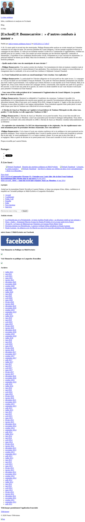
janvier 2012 (9, 494)
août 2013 (8, 456)
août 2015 (8, 408)
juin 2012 (8, 484)
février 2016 (9, 396)
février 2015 (9, 420)
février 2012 (9, 492)
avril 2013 (8, 464)
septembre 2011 (10, 502)
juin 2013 (8, 460)
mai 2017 (8, 366)
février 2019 (9, 326)
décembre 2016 (10, 376)
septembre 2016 (10, 382)
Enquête (8, 201)
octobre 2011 (9, 500)
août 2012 (8, 480)
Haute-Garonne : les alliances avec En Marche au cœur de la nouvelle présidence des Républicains (39, 228)
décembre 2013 (10, 448)
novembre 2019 (10, 308)
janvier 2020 (9, 304)
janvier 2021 (9, 280)
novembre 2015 (10, 402)
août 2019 (8, 314)
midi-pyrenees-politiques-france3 (19, 44)
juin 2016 (8, 388)
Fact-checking (10, 205)
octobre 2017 (9, 356)
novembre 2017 (10, 354)
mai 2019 (8, 320)
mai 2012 (8, 486)
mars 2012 (9, 490)
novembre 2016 (10, 378)
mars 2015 (9, 418)
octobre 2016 (9, 380)
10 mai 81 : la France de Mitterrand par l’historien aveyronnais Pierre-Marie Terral (34, 224)
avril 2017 (8, 368)
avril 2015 (8, 416)
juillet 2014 (9, 434)
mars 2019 (9, 324)
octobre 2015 (9, 404)
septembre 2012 (10, 478)
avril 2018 (8, 344)
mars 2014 (9, 442)
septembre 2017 (10, 358)
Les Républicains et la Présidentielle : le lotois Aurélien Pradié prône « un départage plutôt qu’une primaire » (43, 220)
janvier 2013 (9, 470)
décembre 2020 (10, 282)
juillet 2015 (9, 410)
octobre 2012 (9, 476)
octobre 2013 (9, 452)
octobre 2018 (9, 334)
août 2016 (8, 384)
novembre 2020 (10, 284)
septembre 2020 (10, 288)
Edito (7, 203)
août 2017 (8, 360)
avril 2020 (8, 298)
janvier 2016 (9, 398)
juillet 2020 (9, 292)
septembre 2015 (10, 406)
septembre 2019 (10, 312)
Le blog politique (7, 17)
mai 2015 (8, 414)
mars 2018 (9, 346)
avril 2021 (8, 276)
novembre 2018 (10, 332)
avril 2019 (8, 322)
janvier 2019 (9, 328)
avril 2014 (8, 440)
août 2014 (8, 432)
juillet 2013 (9, 458)
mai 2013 (8, 462)
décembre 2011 (10, 496)
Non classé (5, 174)
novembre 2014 (10, 426)
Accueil (8, 195)
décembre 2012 (10, 472)
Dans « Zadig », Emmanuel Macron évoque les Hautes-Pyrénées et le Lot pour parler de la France (39, 222)
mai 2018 (8, 342)
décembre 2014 (10, 424)
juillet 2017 (9, 362)
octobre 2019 (9, 310)
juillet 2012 (9, 482)
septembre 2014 (10, 430)
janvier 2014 (9, 446)
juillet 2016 (9, 386)
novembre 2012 (10, 474)
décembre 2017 (10, 352)
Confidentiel (9, 197)
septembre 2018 (10, 336)
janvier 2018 (9, 350)
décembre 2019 (10, 306)
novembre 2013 (10, 450)
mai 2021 (8, 274)
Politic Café (9, 199)
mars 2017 (9, 370)
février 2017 (9, 372)
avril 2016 (8, 392)
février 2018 (9, 348)
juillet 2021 (9, 272)
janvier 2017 (9, 374)
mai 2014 (8, 438)
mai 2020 (8, 296)
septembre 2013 (10, 454)
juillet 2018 (9, 338)
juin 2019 (8, 318)
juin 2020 (8, 294)
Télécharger (5, 512)
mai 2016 (8, 390)
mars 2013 (9, 466)
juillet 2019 (9, 316)
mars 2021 (9, 278)
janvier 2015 (9, 422)
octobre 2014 (9, 428)
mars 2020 (9, 300)
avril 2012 (8, 488)
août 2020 (8, 290)
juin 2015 (8, 412)
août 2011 (8, 504)
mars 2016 (9, 394)
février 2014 (9, 444)
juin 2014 (8, 436)
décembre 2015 (10, 400)
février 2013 (9, 468)
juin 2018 (8, 340)
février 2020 (9, 302)
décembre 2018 (10, 330)
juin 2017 (8, 364)
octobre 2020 (9, 286)
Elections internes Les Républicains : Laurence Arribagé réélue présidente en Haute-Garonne (37, 226)
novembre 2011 (10, 498)
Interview (8, 207)
